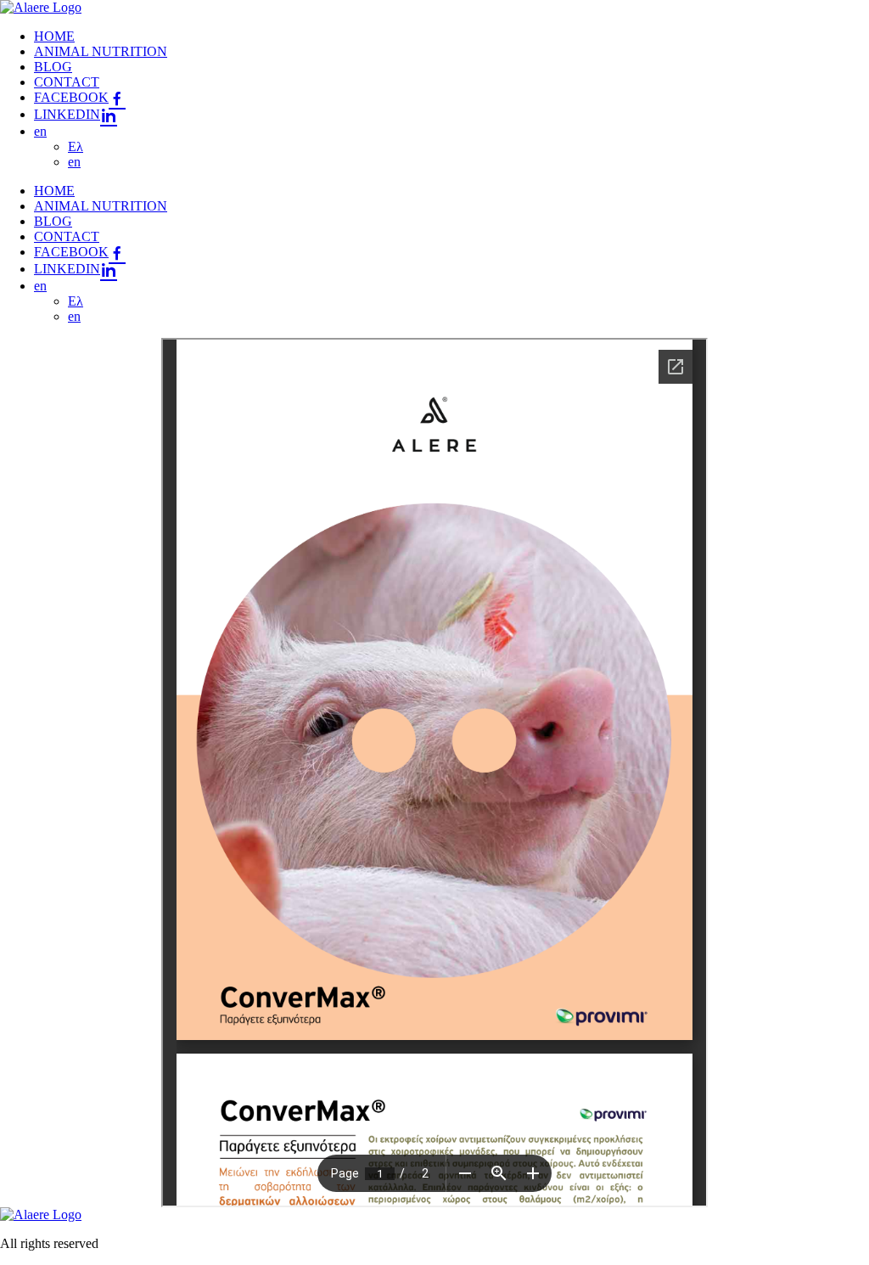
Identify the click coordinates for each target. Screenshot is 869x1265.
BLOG (53, 66)
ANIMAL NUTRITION (100, 51)
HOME (54, 36)
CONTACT (66, 82)
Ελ (75, 146)
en (40, 131)
